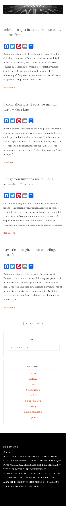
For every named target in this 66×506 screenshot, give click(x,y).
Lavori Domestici (33, 412)
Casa (33, 384)
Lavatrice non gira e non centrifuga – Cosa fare (31, 252)
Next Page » (37, 323)
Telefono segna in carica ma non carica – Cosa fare (32, 32)
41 (30, 323)
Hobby (33, 406)
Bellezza (33, 379)
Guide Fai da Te (33, 401)
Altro (33, 373)
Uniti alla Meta (33, 9)
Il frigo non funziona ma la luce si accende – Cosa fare (28, 181)
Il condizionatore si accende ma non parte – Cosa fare (30, 107)
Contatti (7, 452)
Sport (33, 417)
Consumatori (33, 390)
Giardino (33, 395)
